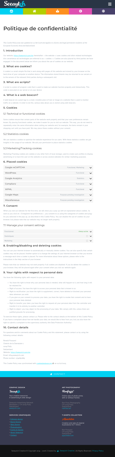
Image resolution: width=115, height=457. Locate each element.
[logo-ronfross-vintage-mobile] (68, 391)
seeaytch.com (14, 408)
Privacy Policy (98, 451)
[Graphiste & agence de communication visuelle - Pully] (34, 11)
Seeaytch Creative (66, 451)
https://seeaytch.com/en (23, 55)
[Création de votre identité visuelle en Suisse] (80, 11)
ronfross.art (66, 408)
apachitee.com (68, 435)
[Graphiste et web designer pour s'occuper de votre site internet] (103, 11)
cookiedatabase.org (44, 363)
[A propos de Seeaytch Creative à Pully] (11, 11)
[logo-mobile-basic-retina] (14, 1)
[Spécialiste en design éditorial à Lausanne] (57, 11)
